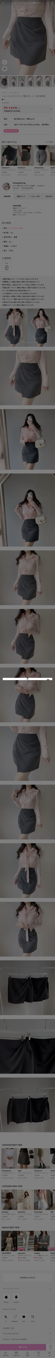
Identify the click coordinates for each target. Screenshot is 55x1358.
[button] (27, 678)
